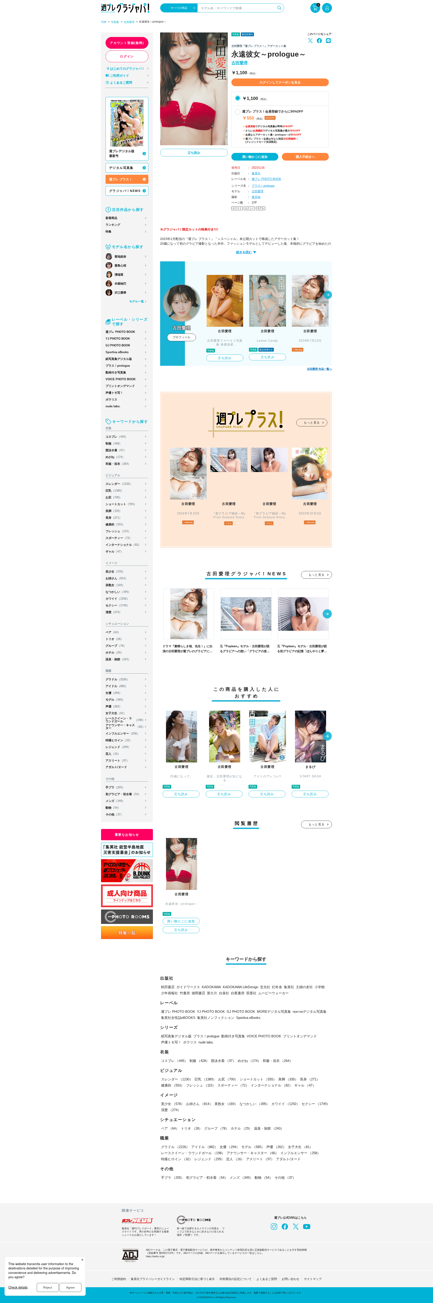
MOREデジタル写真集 (274, 1011)
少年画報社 (169, 993)
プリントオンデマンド (120, 386)
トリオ (114, 639)
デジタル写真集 (121, 168)
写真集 (115, 22)
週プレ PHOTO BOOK (120, 332)
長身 (114, 517)
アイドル (117, 686)
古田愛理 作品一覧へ (319, 369)
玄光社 (265, 987)
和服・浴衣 (118, 463)
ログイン (127, 56)
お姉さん (117, 578)
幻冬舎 (277, 987)
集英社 (256, 173)
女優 (114, 693)
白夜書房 (237, 993)
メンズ (115, 801)
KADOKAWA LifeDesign (240, 987)
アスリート (117, 760)
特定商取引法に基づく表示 (197, 1279)
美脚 (114, 511)
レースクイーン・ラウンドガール (125, 720)
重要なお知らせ (127, 834)
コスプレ (117, 436)
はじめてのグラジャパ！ (127, 68)
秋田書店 (168, 987)
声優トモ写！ (114, 392)
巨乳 (115, 490)
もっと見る (312, 422)
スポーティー (119, 538)
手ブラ (115, 787)
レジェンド (118, 747)
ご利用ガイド (119, 75)
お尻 (114, 497)
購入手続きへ (305, 157)
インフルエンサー (123, 733)
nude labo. (113, 406)
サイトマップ (313, 1279)
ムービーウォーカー (273, 993)
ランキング (113, 224)
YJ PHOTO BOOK (118, 338)
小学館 (320, 987)
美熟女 (115, 585)
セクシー (117, 605)
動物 (113, 807)
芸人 (113, 753)
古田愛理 (129, 22)
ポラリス (111, 399)
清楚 (114, 612)
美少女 (115, 571)
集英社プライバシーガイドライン (153, 1279)
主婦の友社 (304, 987)
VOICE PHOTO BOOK (121, 379)
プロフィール (181, 337)
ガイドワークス (188, 987)
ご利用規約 (118, 1279)
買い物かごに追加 (254, 157)
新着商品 (111, 218)
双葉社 (251, 993)
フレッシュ (118, 531)
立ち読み (194, 152)
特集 (108, 231)
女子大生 (116, 713)
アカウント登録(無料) (127, 43)
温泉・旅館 (118, 659)
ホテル (114, 652)
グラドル (117, 679)
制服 (114, 443)
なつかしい (118, 592)
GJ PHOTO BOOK (118, 345)
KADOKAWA (211, 987)
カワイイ (117, 598)
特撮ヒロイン (119, 740)
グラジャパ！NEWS (124, 191)
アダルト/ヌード (116, 767)
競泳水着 (116, 450)
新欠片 (212, 993)
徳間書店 (198, 993)
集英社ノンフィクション (215, 1018)
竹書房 (185, 993)
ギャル (114, 551)
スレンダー (119, 484)
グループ (116, 645)
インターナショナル (123, 544)
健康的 (115, 524)
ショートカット (121, 504)
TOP (103, 22)
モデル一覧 (136, 301)
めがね (115, 457)
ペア (113, 632)
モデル (115, 699)
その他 (114, 814)
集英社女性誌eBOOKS (178, 1018)
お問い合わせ (290, 1279)
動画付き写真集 (116, 372)
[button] (328, 295)
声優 (114, 706)
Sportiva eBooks (117, 352)
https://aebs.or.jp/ (155, 1256)
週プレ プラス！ (120, 179)
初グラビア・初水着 (123, 794)
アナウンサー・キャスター (125, 726)
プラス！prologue (118, 365)
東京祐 (256, 197)
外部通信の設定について (235, 1279)
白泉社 (224, 993)
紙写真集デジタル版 (119, 359)
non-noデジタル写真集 (310, 1011)
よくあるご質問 (121, 82)
